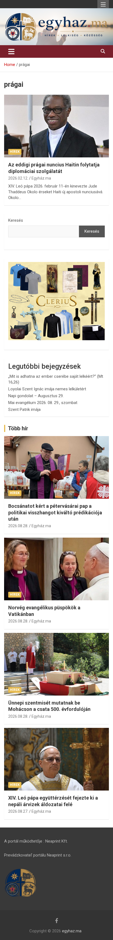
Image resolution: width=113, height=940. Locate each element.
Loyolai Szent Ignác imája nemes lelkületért (47, 389)
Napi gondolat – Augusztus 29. (36, 395)
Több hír (18, 428)
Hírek (15, 152)
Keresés (15, 220)
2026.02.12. (18, 178)
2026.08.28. (18, 526)
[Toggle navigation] (11, 51)
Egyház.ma (41, 178)
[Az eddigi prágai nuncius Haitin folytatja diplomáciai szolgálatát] (56, 126)
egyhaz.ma (71, 931)
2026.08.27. (18, 811)
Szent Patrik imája (24, 409)
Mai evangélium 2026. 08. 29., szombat (42, 402)
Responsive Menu (103, 4)
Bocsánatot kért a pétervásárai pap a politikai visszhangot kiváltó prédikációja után (55, 512)
